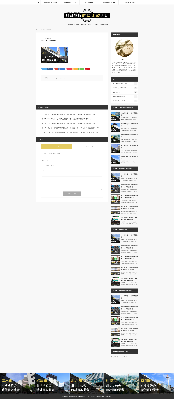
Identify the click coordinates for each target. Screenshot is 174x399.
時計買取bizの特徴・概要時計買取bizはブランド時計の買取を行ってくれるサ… (129, 223)
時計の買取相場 (89, 2)
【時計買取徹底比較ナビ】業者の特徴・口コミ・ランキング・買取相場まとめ (85, 396)
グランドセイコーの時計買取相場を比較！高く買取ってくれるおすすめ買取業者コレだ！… (71, 132)
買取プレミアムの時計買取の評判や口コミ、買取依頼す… (129, 207)
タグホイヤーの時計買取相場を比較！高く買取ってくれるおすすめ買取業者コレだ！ (69, 114)
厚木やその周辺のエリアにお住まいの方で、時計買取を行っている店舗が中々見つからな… (129, 152)
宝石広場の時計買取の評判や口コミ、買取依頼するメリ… (129, 196)
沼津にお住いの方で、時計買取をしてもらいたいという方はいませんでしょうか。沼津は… (129, 130)
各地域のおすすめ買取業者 (50, 2)
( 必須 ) (45, 160)
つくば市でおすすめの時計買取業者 (129, 175)
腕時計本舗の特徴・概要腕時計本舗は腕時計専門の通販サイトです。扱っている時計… (129, 191)
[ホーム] (38, 2)
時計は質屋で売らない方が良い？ (119, 357)
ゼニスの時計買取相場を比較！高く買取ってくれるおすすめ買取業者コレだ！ (67, 119)
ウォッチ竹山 (124, 59)
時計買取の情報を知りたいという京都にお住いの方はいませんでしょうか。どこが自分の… (129, 162)
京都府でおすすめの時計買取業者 (129, 157)
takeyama (50, 78)
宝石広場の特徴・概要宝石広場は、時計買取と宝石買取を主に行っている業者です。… (129, 202)
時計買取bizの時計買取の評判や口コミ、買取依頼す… (129, 218)
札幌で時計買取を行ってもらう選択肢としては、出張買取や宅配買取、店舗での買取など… (129, 141)
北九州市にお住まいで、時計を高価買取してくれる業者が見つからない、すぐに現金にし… (129, 119)
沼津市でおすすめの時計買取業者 (129, 125)
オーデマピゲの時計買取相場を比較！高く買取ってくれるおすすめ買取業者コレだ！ (69, 123)
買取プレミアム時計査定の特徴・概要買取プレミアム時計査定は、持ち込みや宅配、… (129, 213)
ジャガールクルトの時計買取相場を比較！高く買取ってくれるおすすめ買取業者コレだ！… (71, 128)
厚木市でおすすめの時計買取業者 (129, 146)
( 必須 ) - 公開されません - (50, 165)
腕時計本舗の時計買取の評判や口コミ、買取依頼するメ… (129, 186)
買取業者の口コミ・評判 (70, 2)
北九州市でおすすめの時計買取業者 (129, 114)
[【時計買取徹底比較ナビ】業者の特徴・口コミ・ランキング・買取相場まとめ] (87, 21)
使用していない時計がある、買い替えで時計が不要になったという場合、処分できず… (129, 180)
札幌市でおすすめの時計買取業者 (129, 135)
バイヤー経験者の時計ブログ (128, 2)
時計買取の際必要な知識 (109, 2)
